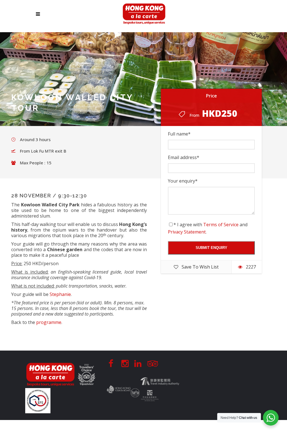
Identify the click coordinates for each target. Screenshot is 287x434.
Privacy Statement (187, 232)
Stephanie (60, 294)
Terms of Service (221, 224)
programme (48, 322)
